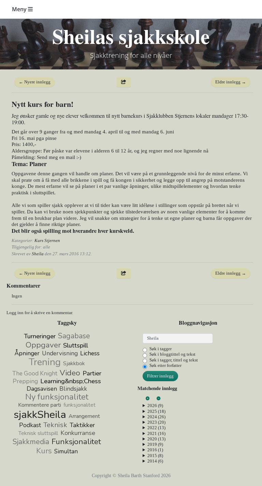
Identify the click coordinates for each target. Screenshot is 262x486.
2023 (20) (156, 422)
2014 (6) (155, 461)
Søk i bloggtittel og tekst (172, 354)
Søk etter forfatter (165, 365)
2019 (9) (155, 444)
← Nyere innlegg (34, 81)
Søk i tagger (160, 348)
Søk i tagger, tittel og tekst (173, 359)
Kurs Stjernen (47, 240)
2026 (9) (155, 405)
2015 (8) (155, 455)
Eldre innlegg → (230, 81)
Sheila (38, 253)
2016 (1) (155, 449)
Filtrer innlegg (160, 375)
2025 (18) (156, 411)
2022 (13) (156, 427)
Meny (20, 9)
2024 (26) (156, 416)
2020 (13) (156, 438)
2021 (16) (156, 433)
